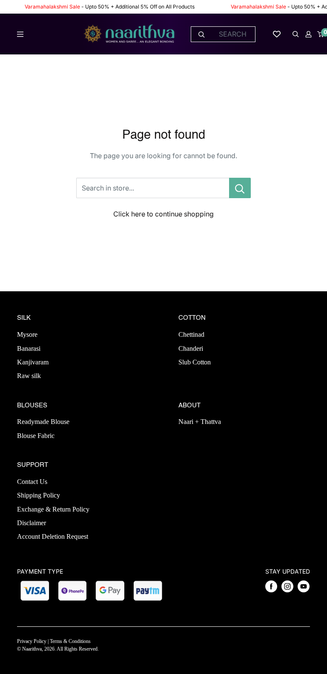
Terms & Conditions (70, 641)
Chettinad (191, 334)
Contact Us (32, 481)
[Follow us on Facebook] (271, 586)
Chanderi (190, 348)
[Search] (201, 34)
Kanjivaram (33, 362)
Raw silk (29, 375)
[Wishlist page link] (277, 34)
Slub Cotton (194, 362)
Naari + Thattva (199, 421)
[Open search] (296, 34)
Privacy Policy (31, 641)
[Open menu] (20, 34)
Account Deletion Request (52, 536)
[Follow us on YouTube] (304, 586)
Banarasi (28, 348)
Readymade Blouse (43, 421)
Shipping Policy (38, 495)
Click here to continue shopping (163, 214)
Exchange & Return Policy (53, 509)
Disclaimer (31, 522)
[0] (321, 34)
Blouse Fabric (35, 435)
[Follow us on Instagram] (287, 586)
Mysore (27, 334)
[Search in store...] (240, 188)
